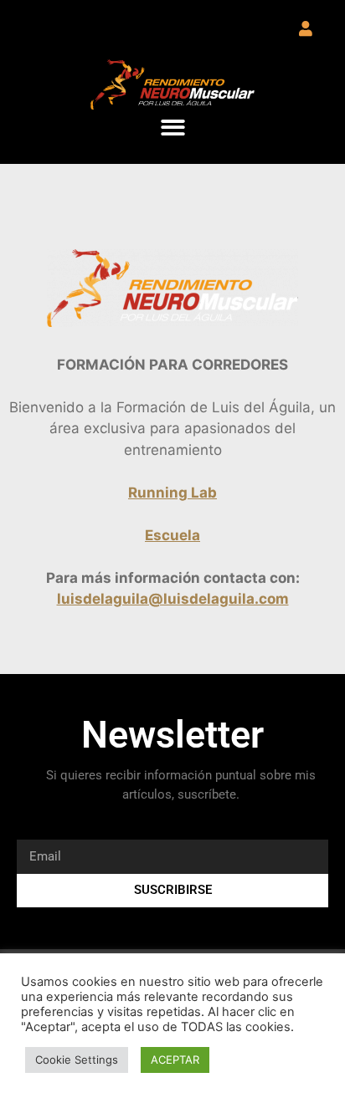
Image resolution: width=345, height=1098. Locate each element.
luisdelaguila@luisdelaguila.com (173, 598)
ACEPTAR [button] (175, 1059)
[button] (173, 127)
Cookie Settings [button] (76, 1059)
